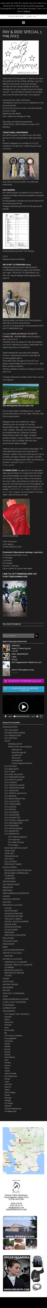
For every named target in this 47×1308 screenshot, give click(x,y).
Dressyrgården (10, 1038)
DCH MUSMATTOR (12, 818)
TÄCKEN (8, 976)
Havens (7, 1065)
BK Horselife (9, 1030)
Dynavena (8, 1041)
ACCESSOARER (11, 930)
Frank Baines (9, 1057)
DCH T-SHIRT (9, 772)
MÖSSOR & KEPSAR (12, 927)
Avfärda (27, 11)
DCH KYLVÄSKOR (11, 812)
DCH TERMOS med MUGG (15, 793)
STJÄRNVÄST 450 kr (17, 489)
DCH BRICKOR (10, 796)
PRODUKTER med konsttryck (20, 747)
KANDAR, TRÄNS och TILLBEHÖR (18, 965)
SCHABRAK (9, 967)
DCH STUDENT (10, 862)
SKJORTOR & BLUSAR (13, 916)
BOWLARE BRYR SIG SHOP (15, 848)
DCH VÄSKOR (10, 809)
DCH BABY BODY (11, 769)
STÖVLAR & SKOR (10, 941)
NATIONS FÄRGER (10, 984)
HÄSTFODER (8, 982)
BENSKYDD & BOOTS (13, 970)
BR (5, 1033)
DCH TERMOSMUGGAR (14, 788)
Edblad (7, 1046)
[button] (23, 707)
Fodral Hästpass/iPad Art (22, 763)
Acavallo (8, 1017)
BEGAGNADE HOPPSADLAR (16, 873)
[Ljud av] (37, 716)
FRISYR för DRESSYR (11, 899)
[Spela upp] (6, 716)
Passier (7, 1095)
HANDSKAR (9, 932)
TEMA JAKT (9, 853)
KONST (7, 741)
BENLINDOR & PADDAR (14, 973)
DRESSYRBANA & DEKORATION (16, 893)
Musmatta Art (17, 760)
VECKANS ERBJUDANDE (14, 733)
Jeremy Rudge (10, 1073)
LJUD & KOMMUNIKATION (13, 950)
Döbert (7, 1044)
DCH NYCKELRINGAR (13, 828)
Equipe (7, 1055)
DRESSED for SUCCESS (12, 905)
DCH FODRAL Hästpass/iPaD (16, 820)
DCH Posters (13, 845)
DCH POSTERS (10, 766)
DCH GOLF (9, 859)
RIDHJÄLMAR (8, 938)
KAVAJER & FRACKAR (13, 913)
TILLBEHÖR (9, 876)
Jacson (7, 1071)
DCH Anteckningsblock (17, 837)
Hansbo (7, 1063)
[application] (23, 707)
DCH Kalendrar (14, 840)
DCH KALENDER (11, 730)
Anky (6, 1028)
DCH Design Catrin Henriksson (16, 1014)
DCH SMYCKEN (10, 738)
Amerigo (7, 1025)
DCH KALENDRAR (11, 815)
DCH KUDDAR (10, 807)
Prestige (7, 1100)
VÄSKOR (6, 896)
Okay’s (7, 1090)
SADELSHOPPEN (10, 867)
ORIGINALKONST (15, 744)
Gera (6, 1060)
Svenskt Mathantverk (12, 1109)
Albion (7, 1019)
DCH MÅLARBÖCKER (13, 823)
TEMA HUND (9, 851)
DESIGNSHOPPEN (10, 727)
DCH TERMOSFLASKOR (14, 785)
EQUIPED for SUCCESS (12, 959)
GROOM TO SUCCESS (12, 953)
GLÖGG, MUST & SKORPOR (14, 1002)
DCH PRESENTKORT (12, 735)
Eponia (7, 1049)
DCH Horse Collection (13, 1036)
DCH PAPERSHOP (11, 834)
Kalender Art (17, 750)
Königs (7, 1079)
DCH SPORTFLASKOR (13, 780)
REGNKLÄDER (10, 924)
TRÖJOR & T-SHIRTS (13, 919)
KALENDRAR (8, 987)
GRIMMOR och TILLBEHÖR (15, 962)
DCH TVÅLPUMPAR (12, 804)
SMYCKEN (7, 902)
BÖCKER (6, 990)
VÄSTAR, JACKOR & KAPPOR (16, 922)
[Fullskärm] (41, 716)
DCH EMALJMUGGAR (13, 774)
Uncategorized (10, 1111)
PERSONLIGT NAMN (12, 864)
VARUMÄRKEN (9, 1011)
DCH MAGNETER (11, 831)
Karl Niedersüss (10, 1076)
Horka (6, 1068)
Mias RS (7, 1087)
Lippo (6, 1082)
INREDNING (7, 890)
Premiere (8, 1098)
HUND (5, 996)
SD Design (8, 1103)
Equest (7, 1052)
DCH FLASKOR (10, 782)
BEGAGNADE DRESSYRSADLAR (17, 870)
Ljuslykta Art (17, 755)
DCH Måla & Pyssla (16, 842)
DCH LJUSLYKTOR (12, 801)
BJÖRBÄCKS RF (9, 1008)
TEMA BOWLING (11, 856)
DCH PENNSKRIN (11, 826)
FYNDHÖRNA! (8, 1005)
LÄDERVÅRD (9, 878)
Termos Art (16, 758)
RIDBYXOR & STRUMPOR (15, 935)
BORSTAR (8, 956)
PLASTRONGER (11, 911)
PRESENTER (8, 887)
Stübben (8, 1106)
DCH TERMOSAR (11, 791)
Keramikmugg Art (19, 752)
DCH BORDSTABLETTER (14, 799)
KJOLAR (7, 908)
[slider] (22, 716)
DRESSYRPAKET (9, 881)
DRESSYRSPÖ (8, 944)
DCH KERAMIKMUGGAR (14, 777)
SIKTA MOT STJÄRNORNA (13, 993)
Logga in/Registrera (16, 16)
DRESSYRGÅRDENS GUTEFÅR (15, 999)
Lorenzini (8, 1084)
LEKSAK (6, 979)
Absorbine (8, 1022)
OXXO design (9, 1092)
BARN (5, 947)
